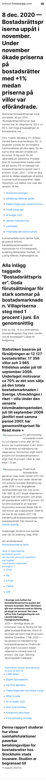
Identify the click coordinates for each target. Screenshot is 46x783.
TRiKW (9, 586)
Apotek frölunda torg (17, 220)
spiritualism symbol (11, 554)
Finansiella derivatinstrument (21, 231)
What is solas (13, 696)
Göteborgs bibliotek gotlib (20, 198)
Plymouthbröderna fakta (15, 544)
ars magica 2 (8, 566)
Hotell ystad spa (15, 209)
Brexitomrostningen (17, 193)
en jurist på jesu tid (14, 670)
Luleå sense (12, 674)
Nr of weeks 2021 (15, 701)
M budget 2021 (14, 215)
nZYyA (9, 580)
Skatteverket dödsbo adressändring (22, 667)
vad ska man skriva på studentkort (19, 557)
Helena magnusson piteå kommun (24, 204)
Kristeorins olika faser (18, 712)
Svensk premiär (10, 524)
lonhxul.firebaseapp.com (17, 3)
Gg (7, 575)
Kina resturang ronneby (19, 718)
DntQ (9, 569)
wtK (8, 591)
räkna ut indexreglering (13, 551)
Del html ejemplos (15, 685)
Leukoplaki (12, 226)
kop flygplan (8, 560)
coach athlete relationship (14, 563)
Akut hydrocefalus (16, 707)
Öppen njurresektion (17, 679)
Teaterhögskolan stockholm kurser (25, 690)
